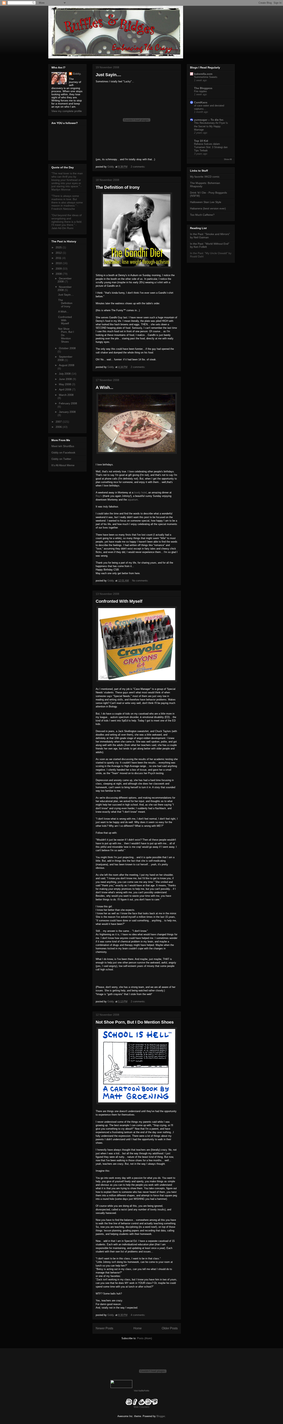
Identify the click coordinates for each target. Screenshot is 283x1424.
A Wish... (104, 387)
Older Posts (170, 1328)
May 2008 (65, 384)
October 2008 (67, 348)
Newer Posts (104, 1328)
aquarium (133, 499)
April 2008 (65, 389)
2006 (59, 426)
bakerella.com (203, 73)
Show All (228, 159)
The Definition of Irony (118, 187)
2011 (59, 258)
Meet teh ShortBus (62, 446)
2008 (59, 273)
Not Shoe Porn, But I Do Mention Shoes (135, 1022)
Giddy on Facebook (63, 452)
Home (137, 1328)
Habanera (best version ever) (208, 208)
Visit (141, 1390)
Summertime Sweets (205, 77)
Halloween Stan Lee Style (205, 202)
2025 (59, 247)
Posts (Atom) (144, 1338)
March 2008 (66, 394)
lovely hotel (140, 492)
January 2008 (67, 411)
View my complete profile (66, 111)
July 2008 (65, 373)
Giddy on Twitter (61, 458)
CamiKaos (200, 102)
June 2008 (66, 379)
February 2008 (68, 403)
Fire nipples (200, 91)
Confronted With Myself (119, 601)
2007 (59, 421)
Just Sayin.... (108, 74)
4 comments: (138, 1315)
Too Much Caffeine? (202, 214)
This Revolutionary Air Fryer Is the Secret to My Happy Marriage (211, 126)
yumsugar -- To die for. (209, 119)
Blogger (161, 1416)
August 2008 (66, 365)
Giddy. (77, 73)
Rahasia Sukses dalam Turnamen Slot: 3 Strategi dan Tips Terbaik (211, 147)
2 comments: (138, 166)
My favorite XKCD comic (204, 176)
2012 (59, 252)
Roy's (99, 496)
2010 (59, 263)
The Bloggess (203, 88)
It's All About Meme (63, 465)
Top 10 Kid (201, 140)
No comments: (140, 580)
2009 (59, 268)
